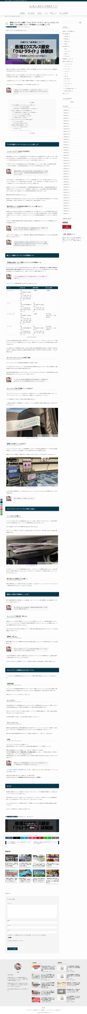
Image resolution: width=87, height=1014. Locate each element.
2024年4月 (66, 181)
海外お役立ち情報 (68, 91)
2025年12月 (67, 128)
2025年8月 (67, 139)
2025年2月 (66, 155)
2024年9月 (67, 168)
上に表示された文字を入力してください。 (15, 940)
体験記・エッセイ (68, 58)
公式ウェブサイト (10, 283)
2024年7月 (66, 173)
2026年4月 (66, 120)
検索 (80, 22)
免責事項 (42, 1010)
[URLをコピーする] (55, 838)
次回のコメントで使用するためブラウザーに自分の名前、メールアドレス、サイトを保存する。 (28, 935)
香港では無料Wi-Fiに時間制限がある (17, 769)
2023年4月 (67, 213)
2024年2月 (67, 187)
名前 (8, 920)
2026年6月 (66, 115)
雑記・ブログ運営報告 (69, 31)
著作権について (37, 1010)
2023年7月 (67, 205)
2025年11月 (67, 131)
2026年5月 (66, 118)
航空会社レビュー (23, 816)
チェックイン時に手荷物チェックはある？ (23, 115)
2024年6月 (66, 176)
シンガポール (67, 64)
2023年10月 (67, 197)
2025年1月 (66, 158)
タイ (66, 73)
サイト (8, 930)
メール (9, 925)
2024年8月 (67, 171)
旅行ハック (31, 816)
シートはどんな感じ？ (19, 121)
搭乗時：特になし (18, 128)
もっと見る (32, 133)
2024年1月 (66, 189)
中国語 (66, 53)
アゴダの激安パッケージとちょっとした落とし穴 (23, 105)
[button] (9, 838)
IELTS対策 (67, 36)
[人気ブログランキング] (65, 223)
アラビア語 (67, 56)
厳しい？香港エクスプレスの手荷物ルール (22, 110)
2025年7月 (66, 142)
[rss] (72, 102)
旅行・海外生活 (9, 26)
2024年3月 (66, 184)
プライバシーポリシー (50, 1010)
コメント (9, 903)
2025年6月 (66, 144)
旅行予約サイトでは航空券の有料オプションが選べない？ (26, 108)
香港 (27, 816)
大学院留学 (67, 34)
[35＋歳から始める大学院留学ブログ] (43, 7)
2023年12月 (67, 192)
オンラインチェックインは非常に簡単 (22, 114)
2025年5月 (66, 147)
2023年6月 (67, 208)
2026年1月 (66, 126)
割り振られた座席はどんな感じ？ (21, 123)
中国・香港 (14, 26)
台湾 (66, 76)
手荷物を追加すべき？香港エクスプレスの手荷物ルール (26, 112)
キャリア (66, 93)
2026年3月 (66, 123)
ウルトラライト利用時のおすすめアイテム (22, 130)
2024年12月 (67, 160)
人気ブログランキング (66, 224)
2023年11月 (67, 195)
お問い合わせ (57, 1010)
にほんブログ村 (65, 229)
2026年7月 (66, 112)
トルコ (66, 71)
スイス (66, 66)
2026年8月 (66, 110)
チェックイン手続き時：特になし (21, 126)
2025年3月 (66, 152)
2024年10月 (67, 165)
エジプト (66, 86)
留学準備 (67, 38)
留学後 (66, 43)
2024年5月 (66, 179)
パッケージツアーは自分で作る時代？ (22, 107)
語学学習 (66, 46)
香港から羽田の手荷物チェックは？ (20, 125)
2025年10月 (67, 134)
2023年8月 (67, 203)
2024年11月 (67, 163)
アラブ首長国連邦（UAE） (70, 88)
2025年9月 (67, 136)
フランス (67, 68)
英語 (66, 48)
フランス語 (67, 51)
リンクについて (30, 1010)
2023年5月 (67, 210)
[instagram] (71, 102)
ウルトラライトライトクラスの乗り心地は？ (22, 119)
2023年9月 (66, 200)
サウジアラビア (68, 83)
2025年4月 (66, 150)
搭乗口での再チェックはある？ (21, 117)
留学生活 (67, 41)
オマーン (67, 81)
